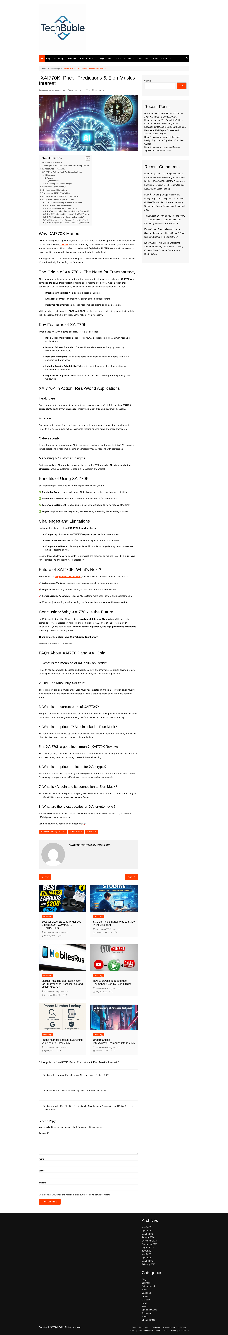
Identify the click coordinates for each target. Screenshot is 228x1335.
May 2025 (146, 1254)
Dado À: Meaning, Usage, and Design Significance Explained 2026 (164, 206)
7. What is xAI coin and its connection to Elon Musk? (67, 220)
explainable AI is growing (68, 576)
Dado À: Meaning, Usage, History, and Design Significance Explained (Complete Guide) (164, 140)
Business (72, 59)
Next (130, 877)
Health (145, 1296)
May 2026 (146, 1227)
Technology (59, 59)
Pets (147, 59)
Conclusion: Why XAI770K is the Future (60, 196)
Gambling (146, 1293)
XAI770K (63, 244)
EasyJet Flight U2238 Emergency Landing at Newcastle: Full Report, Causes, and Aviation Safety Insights (165, 130)
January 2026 (148, 1237)
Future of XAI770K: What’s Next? (57, 193)
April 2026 (146, 1230)
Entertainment (86, 59)
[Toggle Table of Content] (87, 158)
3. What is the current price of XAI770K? (63, 208)
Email (42, 1171)
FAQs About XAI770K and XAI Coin (58, 199)
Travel (155, 59)
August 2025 (148, 1247)
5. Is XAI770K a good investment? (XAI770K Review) (68, 214)
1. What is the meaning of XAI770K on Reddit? (64, 203)
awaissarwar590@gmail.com (53, 90)
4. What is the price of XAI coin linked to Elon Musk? (68, 211)
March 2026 (147, 1234)
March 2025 (147, 1261)
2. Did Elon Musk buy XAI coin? (59, 205)
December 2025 (149, 1241)
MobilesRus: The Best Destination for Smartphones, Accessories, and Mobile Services (62, 984)
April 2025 (146, 1258)
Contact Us (166, 59)
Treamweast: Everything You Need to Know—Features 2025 (81, 1075)
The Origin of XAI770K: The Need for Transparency (65, 165)
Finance (50, 178)
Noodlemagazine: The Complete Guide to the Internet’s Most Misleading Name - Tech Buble (164, 177)
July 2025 (146, 1251)
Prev (47, 877)
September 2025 (149, 1244)
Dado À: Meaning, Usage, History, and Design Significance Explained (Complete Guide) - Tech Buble (164, 199)
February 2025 (148, 1264)
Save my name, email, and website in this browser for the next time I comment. (76, 1195)
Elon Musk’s (77, 832)
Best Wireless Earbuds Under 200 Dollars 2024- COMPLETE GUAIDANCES (61, 924)
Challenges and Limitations (54, 190)
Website (42, 1183)
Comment (44, 1133)
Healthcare (50, 175)
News (110, 59)
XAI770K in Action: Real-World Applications (62, 172)
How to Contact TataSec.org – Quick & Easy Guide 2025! (79, 1091)
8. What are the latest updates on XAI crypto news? (68, 223)
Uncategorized (148, 1320)
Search (147, 81)
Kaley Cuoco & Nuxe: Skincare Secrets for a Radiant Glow (163, 250)
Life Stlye (100, 59)
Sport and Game (124, 59)
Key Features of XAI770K (53, 169)
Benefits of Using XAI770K (54, 187)
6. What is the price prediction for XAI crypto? (65, 217)
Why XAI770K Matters (52, 162)
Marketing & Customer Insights (59, 184)
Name (42, 1159)
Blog (48, 59)
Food (139, 59)
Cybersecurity (52, 181)
